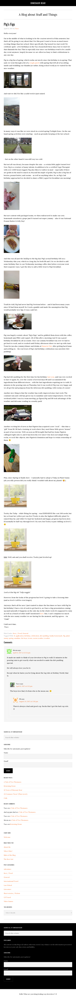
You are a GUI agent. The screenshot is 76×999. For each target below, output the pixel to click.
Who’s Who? (8, 851)
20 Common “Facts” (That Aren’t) (15, 794)
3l (14, 636)
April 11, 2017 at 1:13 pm (24, 686)
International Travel (11, 881)
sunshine (17, 638)
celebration (35, 636)
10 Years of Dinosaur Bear (13, 790)
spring (11, 638)
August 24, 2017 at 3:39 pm (28, 701)
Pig (64, 636)
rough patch (34, 63)
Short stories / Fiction (12, 893)
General (25, 633)
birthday (27, 636)
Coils (5, 798)
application (20, 636)
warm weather (38, 638)
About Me (7, 847)
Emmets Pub (47, 346)
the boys (24, 638)
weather (47, 638)
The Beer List (8, 859)
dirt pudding (44, 636)
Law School (8, 885)
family (51, 636)
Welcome (7, 837)
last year (50, 377)
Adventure (7, 869)
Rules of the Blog (10, 855)
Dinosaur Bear (38, 3)
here (42, 613)
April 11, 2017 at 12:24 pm (21, 653)
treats (30, 638)
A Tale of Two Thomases (12, 782)
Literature (7, 889)
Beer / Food (17, 633)
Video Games (8, 901)
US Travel (7, 897)
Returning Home (10, 786)
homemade (58, 636)
